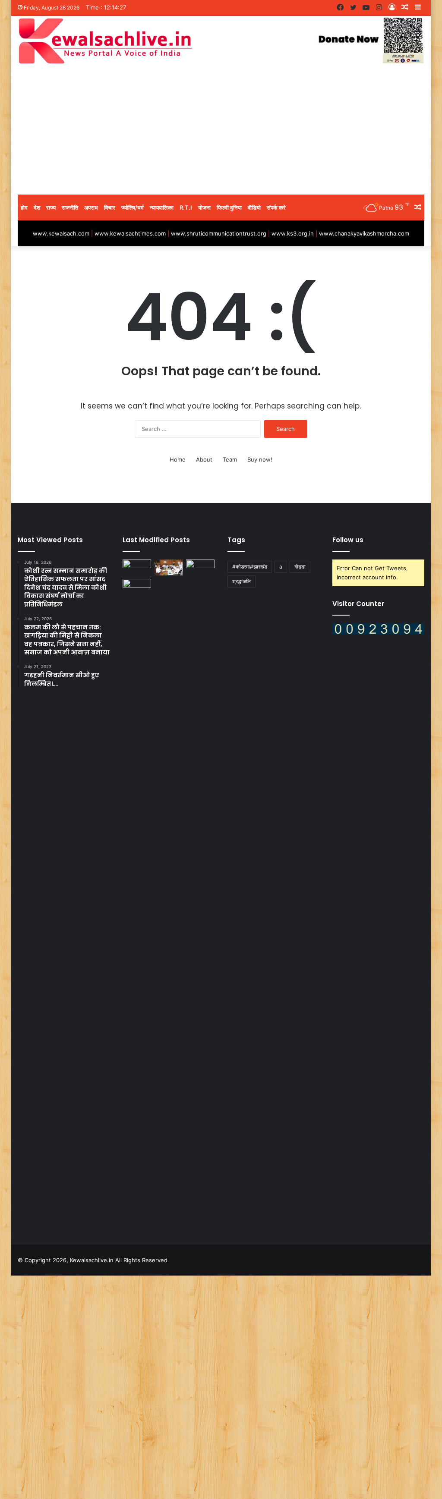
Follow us (347, 539)
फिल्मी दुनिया (229, 207)
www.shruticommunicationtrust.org (218, 233)
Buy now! (259, 459)
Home (178, 459)
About (204, 459)
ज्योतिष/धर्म (132, 207)
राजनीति (70, 207)
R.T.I (186, 207)
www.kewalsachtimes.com (130, 233)
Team (230, 459)
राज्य (51, 207)
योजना (204, 207)
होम (24, 207)
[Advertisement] (221, 129)
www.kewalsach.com (61, 233)
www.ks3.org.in (293, 233)
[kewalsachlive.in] (221, 40)
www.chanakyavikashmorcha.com (364, 233)
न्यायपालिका (162, 207)
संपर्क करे (276, 207)
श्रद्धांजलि (241, 581)
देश (37, 207)
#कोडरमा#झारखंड (249, 566)
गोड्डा (300, 566)
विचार (109, 207)
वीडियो (254, 207)
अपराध (91, 207)
